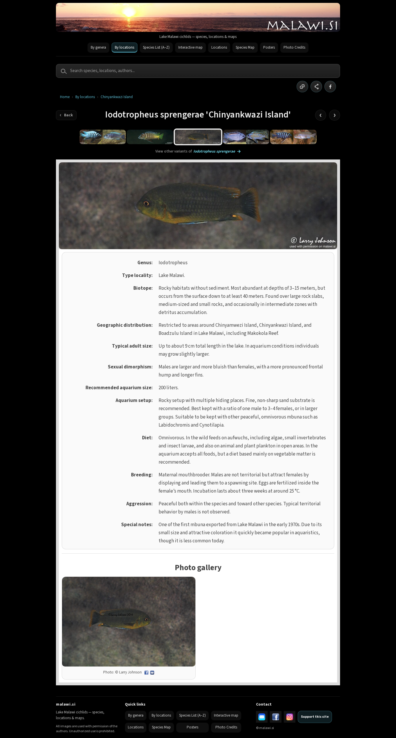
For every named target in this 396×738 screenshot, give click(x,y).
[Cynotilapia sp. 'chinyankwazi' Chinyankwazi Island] (102, 137)
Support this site (315, 716)
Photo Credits (294, 47)
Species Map (245, 47)
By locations (124, 47)
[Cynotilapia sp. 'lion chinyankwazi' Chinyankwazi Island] (150, 137)
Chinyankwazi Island (117, 97)
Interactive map (190, 47)
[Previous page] (320, 115)
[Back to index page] (66, 115)
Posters (269, 47)
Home (65, 97)
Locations (219, 47)
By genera (98, 47)
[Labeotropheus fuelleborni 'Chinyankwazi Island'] (246, 137)
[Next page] (334, 115)
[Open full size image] (128, 622)
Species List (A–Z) (156, 47)
